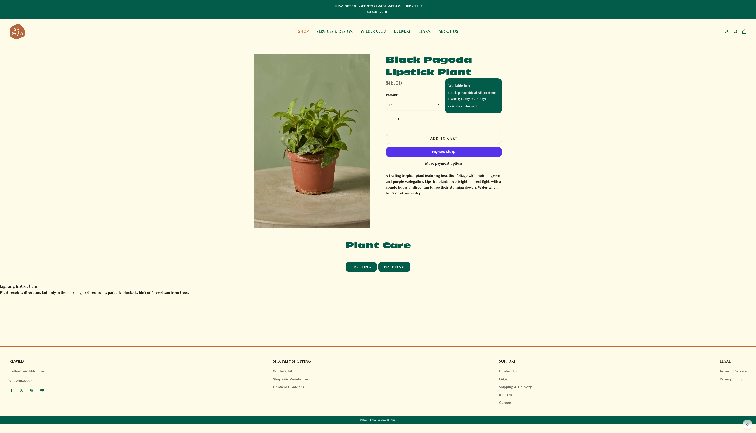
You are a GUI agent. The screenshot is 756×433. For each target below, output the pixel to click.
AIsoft (393, 419)
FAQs (503, 379)
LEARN (424, 31)
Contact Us (508, 371)
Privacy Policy (731, 379)
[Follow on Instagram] (32, 390)
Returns (505, 395)
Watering (394, 267)
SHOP (303, 31)
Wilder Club (283, 371)
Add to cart (444, 138)
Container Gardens (288, 387)
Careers (505, 402)
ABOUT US (448, 31)
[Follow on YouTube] (42, 390)
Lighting (361, 267)
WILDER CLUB (373, 31)
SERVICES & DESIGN (335, 31)
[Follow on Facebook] (11, 390)
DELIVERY (402, 31)
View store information (464, 106)
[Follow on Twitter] (22, 390)
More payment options (444, 163)
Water (483, 187)
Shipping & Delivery (515, 387)
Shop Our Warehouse (290, 379)
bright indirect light (473, 181)
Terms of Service (733, 371)
